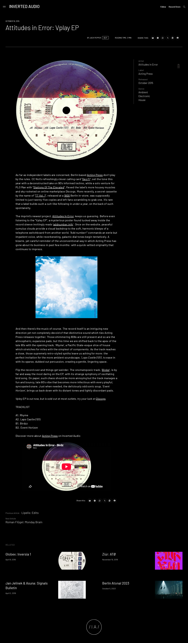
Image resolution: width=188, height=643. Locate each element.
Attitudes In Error (63, 216)
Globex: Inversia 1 (18, 554)
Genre (141, 88)
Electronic (144, 96)
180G (67, 195)
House (141, 100)
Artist (141, 61)
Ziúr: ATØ (109, 554)
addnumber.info (63, 224)
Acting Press (95, 175)
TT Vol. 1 (40, 195)
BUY (105, 38)
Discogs (100, 398)
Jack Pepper (95, 38)
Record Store (174, 6)
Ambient (143, 92)
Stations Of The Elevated (48, 187)
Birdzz (105, 369)
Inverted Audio (24, 6)
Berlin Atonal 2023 (115, 583)
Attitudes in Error (148, 64)
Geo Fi (86, 179)
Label (141, 70)
